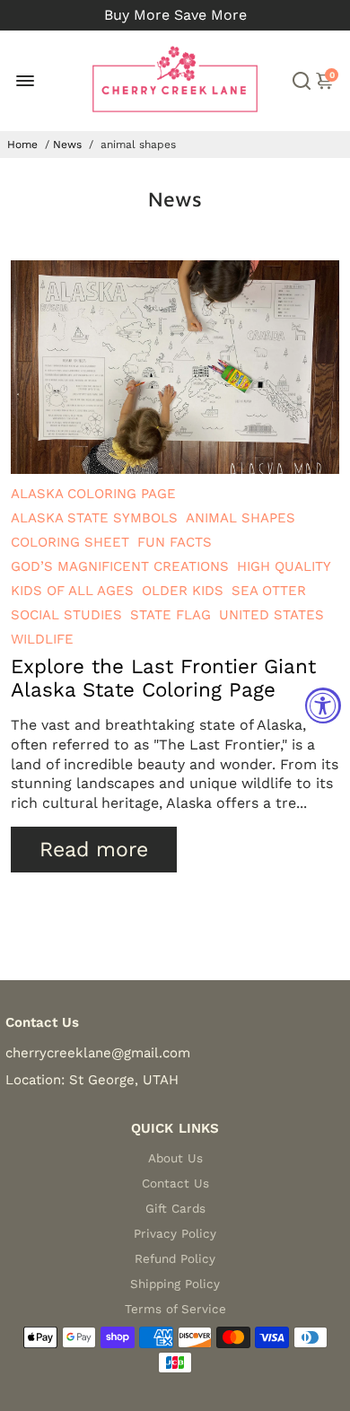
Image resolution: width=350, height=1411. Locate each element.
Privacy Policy (175, 1233)
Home (22, 144)
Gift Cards (175, 1208)
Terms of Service (175, 1308)
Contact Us (175, 1183)
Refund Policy (175, 1258)
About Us (175, 1158)
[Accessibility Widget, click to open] (323, 705)
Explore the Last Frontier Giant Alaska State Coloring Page (163, 677)
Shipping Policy (175, 1283)
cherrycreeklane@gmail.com (97, 1053)
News (67, 144)
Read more (93, 849)
